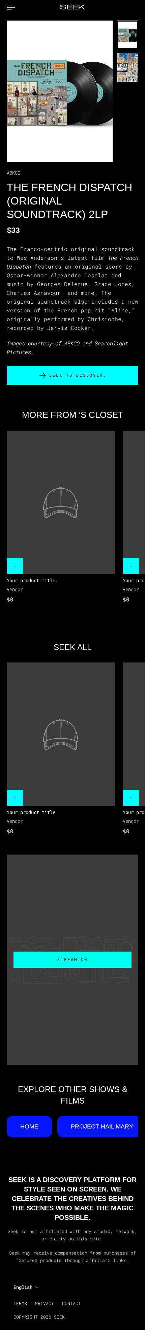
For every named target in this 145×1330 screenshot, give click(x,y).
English (22, 1287)
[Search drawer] (133, 7)
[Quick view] (15, 566)
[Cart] (138, 7)
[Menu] (11, 7)
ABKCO (13, 172)
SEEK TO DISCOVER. (78, 375)
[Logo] (72, 7)
